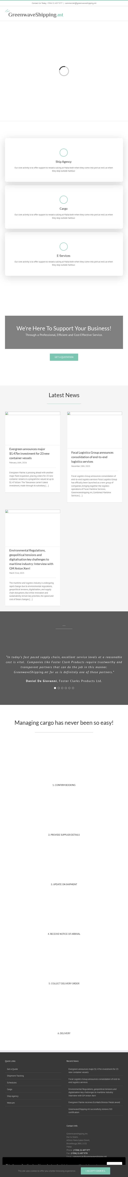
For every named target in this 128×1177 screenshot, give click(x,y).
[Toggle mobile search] (115, 11)
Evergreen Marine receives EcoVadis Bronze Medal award (94, 1102)
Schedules (11, 1082)
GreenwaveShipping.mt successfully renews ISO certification (90, 1111)
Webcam (11, 1102)
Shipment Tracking (15, 1075)
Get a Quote (12, 1069)
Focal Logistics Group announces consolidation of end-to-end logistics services (92, 457)
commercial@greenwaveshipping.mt (80, 3)
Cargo (9, 1089)
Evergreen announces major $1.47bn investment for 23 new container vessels (29, 453)
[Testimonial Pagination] (55, 688)
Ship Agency (12, 1096)
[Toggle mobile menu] (121, 11)
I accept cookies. (95, 1170)
